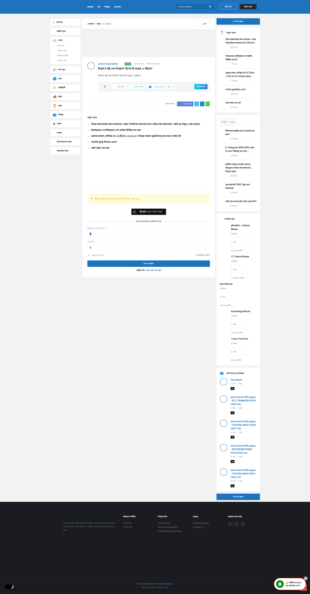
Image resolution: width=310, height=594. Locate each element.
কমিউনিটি (61, 87)
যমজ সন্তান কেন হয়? (100, 148)
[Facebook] (230, 523)
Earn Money (226, 284)
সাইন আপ (248, 6)
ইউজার (107, 6)
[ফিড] (242, 523)
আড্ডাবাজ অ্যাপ (62, 150)
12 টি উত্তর (234, 138)
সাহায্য (59, 132)
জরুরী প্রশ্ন (61, 31)
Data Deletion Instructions (170, 531)
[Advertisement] (148, 305)
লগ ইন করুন (238, 21)
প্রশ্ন (60, 40)
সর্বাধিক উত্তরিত (62, 55)
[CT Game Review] (225, 267)
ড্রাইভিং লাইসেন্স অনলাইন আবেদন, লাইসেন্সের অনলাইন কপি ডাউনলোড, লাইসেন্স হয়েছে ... (238, 168)
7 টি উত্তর (233, 192)
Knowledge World (240, 311)
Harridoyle (236, 380)
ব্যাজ (60, 105)
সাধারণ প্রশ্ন (156, 64)
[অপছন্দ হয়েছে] (108, 87)
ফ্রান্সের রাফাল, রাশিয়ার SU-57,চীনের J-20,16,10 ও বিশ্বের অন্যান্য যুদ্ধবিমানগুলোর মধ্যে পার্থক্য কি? (136, 136)
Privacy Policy (164, 523)
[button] (290, 584)
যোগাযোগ (117, 6)
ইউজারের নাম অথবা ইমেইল (96, 228)
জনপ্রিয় (224, 122)
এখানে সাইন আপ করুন (153, 270)
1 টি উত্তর (234, 64)
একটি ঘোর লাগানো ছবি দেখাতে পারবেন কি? (241, 201)
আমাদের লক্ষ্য (127, 527)
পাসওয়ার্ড (91, 241)
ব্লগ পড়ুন (61, 69)
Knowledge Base (201, 523)
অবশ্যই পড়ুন (61, 60)
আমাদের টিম (127, 523)
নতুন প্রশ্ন (60, 45)
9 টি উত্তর (233, 155)
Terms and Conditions (168, 527)
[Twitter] (236, 523)
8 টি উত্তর (233, 176)
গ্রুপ (60, 78)
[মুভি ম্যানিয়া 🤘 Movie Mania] (224, 237)
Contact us (198, 527)
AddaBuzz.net (161, 587)
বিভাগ (59, 123)
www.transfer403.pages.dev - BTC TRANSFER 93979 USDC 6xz (245, 400)
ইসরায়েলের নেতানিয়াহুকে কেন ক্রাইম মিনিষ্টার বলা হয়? (116, 130)
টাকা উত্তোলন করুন (64, 141)
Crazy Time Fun (239, 338)
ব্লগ (98, 6)
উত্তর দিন (201, 86)
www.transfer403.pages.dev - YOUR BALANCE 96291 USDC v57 (245, 473)
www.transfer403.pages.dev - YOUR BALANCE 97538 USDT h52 (245, 425)
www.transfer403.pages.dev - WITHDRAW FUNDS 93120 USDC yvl (245, 449)
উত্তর (232, 122)
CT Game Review (240, 256)
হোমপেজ (90, 6)
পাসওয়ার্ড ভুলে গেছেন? (203, 255)
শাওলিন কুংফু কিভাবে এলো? (104, 142)
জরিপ (60, 96)
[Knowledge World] (225, 322)
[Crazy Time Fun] (225, 349)
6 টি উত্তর (233, 205)
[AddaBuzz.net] (66, 7)
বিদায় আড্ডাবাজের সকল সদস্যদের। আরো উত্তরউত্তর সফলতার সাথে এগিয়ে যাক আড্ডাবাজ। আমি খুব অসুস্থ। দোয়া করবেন (145, 124)
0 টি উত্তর (234, 47)
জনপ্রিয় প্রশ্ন (62, 50)
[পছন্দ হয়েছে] (101, 87)
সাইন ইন (228, 6)
